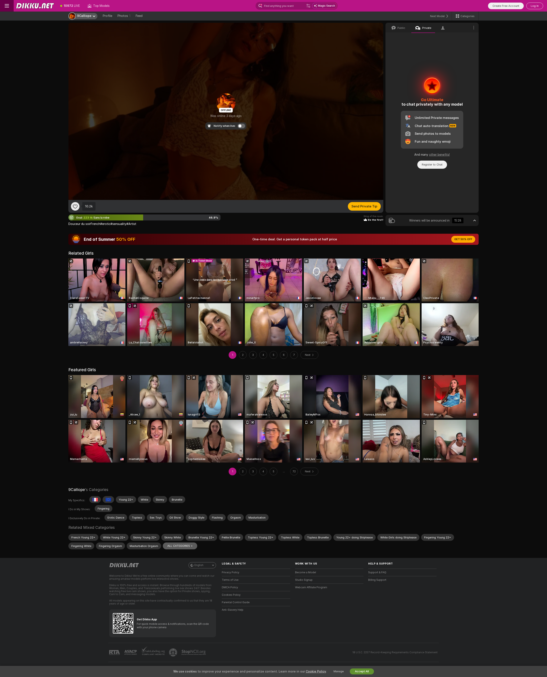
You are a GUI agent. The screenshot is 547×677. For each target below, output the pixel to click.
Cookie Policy (316, 671)
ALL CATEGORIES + (180, 545)
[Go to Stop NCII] (194, 652)
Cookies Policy (231, 594)
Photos (123, 16)
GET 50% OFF (463, 239)
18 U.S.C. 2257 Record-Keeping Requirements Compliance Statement (395, 652)
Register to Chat (432, 164)
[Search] (308, 6)
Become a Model (305, 572)
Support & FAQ (377, 572)
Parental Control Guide (236, 602)
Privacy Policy (230, 572)
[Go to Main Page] (35, 6)
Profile (107, 16)
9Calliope (76, 489)
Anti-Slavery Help (232, 609)
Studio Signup (304, 579)
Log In (535, 5)
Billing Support (377, 579)
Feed (139, 16)
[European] (108, 499)
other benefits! (439, 154)
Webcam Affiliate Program (311, 587)
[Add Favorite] (75, 206)
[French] (95, 499)
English (198, 565)
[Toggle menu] (7, 6)
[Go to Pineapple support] (173, 652)
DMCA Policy (230, 587)
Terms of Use (230, 579)
